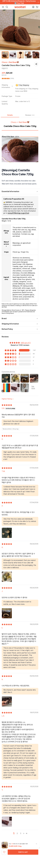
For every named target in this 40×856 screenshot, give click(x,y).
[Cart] (37, 7)
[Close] (38, 2)
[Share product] (36, 64)
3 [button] (20, 833)
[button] (6, 78)
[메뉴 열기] (3, 7)
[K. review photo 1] (7, 576)
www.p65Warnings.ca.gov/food (18, 213)
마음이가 (5, 68)
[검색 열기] (7, 7)
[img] (7, 405)
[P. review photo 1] (7, 533)
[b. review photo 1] (7, 701)
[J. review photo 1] (7, 613)
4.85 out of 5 (26, 343)
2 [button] (17, 833)
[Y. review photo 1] (7, 821)
